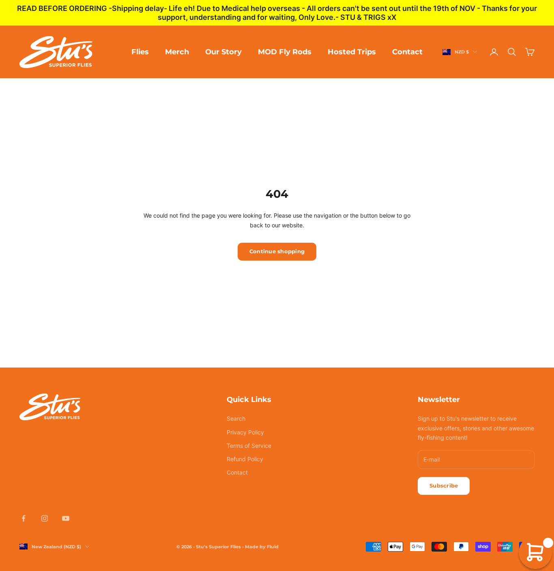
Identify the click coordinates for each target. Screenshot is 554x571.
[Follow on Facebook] (23, 518)
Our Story (223, 51)
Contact (407, 51)
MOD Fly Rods (284, 51)
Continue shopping (277, 251)
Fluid (273, 547)
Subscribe (443, 485)
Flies (140, 51)
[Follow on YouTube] (66, 518)
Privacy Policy (245, 432)
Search (236, 418)
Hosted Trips (352, 51)
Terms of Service (249, 445)
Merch (177, 51)
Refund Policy (245, 459)
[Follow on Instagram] (45, 518)
